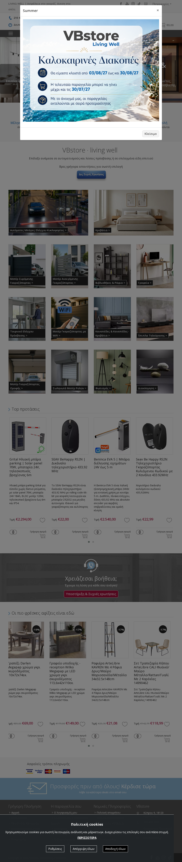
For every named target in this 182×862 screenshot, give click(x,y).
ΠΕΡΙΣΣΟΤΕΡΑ (87, 838)
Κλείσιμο (150, 134)
